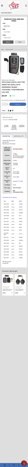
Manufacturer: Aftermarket (8, 80)
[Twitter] (10, 110)
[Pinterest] (12, 110)
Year (4, 23)
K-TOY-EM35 (20, 181)
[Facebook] (8, 110)
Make (4, 29)
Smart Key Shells (12, 119)
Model (4, 35)
